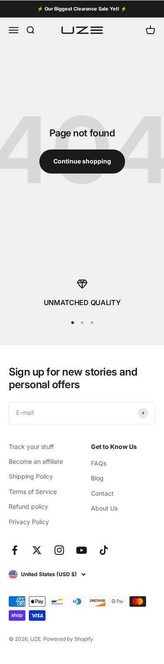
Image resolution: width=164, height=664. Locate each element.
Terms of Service (33, 491)
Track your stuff (31, 446)
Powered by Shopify (68, 639)
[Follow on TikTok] (104, 550)
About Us (104, 508)
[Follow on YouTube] (81, 550)
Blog (97, 478)
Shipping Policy (31, 476)
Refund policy (28, 506)
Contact (102, 493)
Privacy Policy (29, 521)
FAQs (98, 463)
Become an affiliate (36, 461)
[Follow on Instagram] (59, 550)
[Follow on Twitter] (37, 550)
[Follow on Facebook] (15, 550)
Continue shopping (82, 161)
